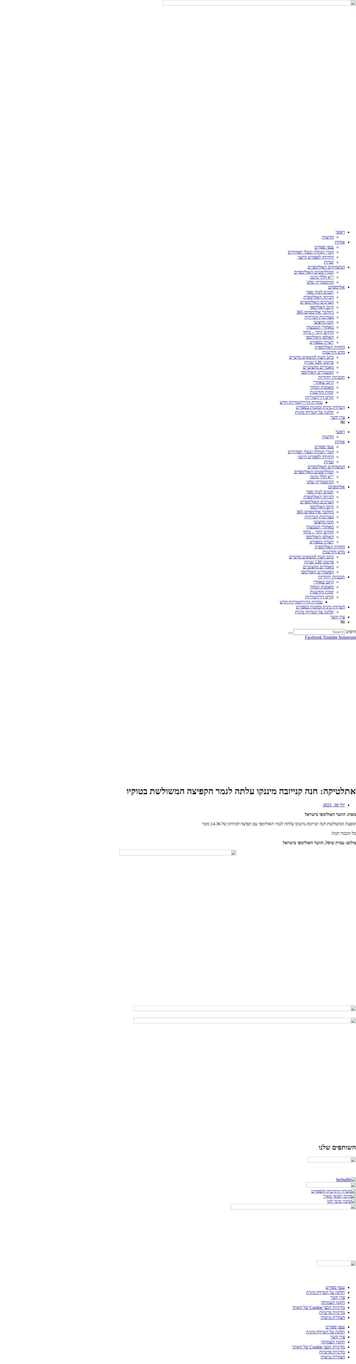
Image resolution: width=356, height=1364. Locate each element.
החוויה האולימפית (330, 347)
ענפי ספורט (324, 247)
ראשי (340, 232)
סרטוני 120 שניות (319, 362)
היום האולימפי (322, 307)
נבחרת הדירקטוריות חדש (301, 402)
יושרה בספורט (322, 342)
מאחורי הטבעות (320, 327)
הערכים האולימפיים (317, 302)
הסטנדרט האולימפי (317, 372)
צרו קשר (337, 417)
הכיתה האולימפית (318, 297)
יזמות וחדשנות (322, 392)
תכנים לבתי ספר (320, 292)
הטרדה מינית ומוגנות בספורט (320, 407)
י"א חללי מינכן (322, 277)
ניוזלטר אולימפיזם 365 (315, 312)
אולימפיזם (336, 287)
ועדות (329, 262)
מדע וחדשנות (333, 352)
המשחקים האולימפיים (326, 267)
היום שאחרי (323, 382)
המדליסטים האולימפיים (314, 272)
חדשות (328, 237)
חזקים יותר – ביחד (318, 332)
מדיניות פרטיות (332, 1312)
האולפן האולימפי (320, 337)
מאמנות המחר (322, 387)
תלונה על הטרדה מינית (314, 412)
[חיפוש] (290, 633)
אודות (340, 242)
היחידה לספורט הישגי (316, 257)
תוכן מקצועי (323, 322)
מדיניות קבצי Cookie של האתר (318, 1307)
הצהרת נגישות (333, 1317)
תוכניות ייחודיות (331, 377)
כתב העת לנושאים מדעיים (311, 357)
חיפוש (351, 631)
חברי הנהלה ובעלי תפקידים (311, 252)
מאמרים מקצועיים (318, 367)
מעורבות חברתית (319, 317)
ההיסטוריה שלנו (320, 282)
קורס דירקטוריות (319, 397)
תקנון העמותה (333, 1302)
